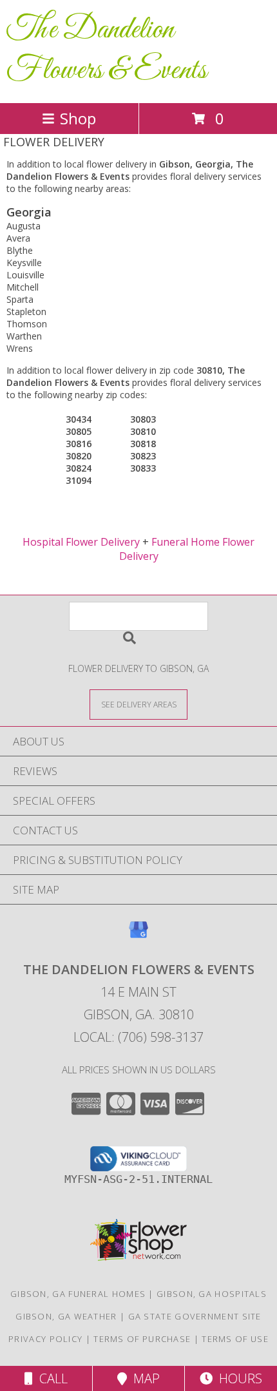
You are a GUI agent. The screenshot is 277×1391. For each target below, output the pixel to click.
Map (143, 1378)
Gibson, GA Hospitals (212, 1294)
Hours (237, 1378)
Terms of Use (235, 1339)
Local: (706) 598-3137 (138, 1037)
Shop (78, 118)
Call (50, 1378)
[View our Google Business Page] (138, 935)
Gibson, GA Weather (66, 1316)
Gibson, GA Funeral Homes (78, 1294)
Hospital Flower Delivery (81, 542)
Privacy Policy (45, 1339)
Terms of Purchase (142, 1339)
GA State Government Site (195, 1316)
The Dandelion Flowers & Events (106, 50)
